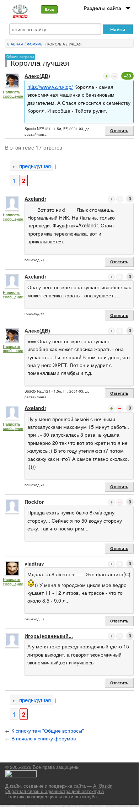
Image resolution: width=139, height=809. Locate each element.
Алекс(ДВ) (37, 75)
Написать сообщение (13, 94)
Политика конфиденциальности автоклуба (51, 796)
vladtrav (34, 563)
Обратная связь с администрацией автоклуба (54, 791)
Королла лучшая (64, 44)
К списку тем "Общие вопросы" (47, 730)
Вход (49, 9)
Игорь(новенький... (49, 635)
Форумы (35, 44)
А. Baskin (102, 786)
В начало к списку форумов (43, 738)
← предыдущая (31, 165)
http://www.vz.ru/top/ (50, 86)
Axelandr (35, 198)
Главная (15, 44)
